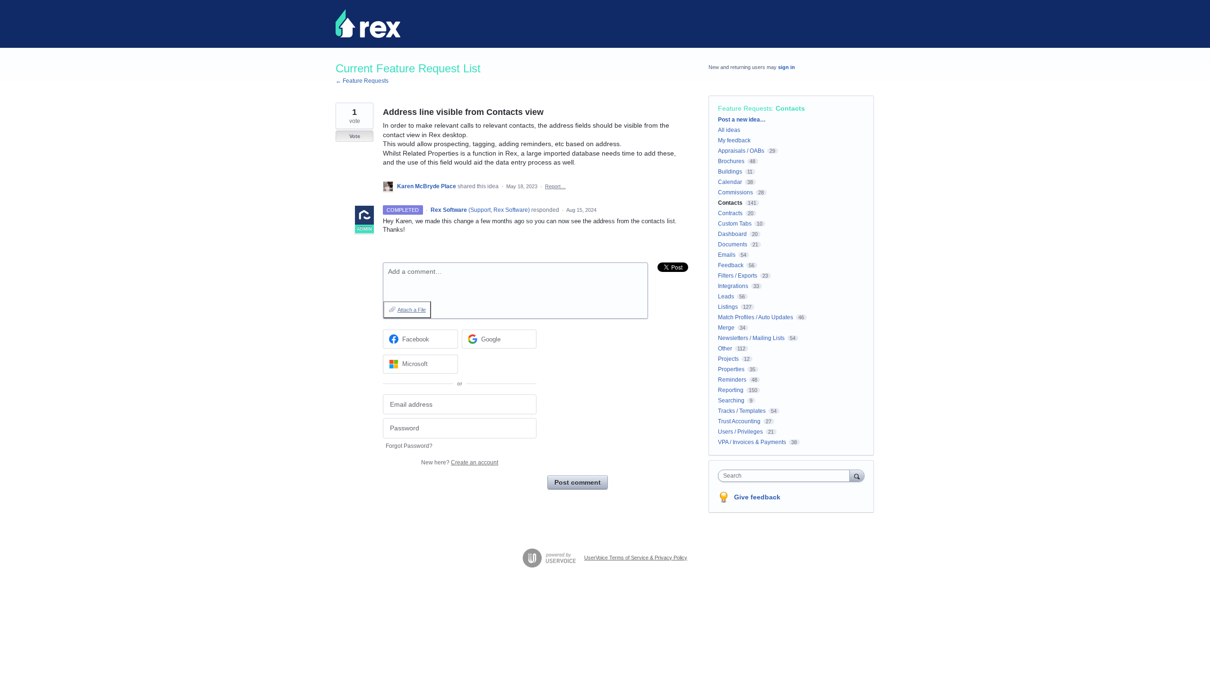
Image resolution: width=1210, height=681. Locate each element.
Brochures (731, 161)
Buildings (730, 171)
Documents (732, 244)
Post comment (577, 482)
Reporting (730, 390)
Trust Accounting (739, 421)
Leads (726, 296)
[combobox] (786, 475)
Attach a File (412, 310)
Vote (354, 136)
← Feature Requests (362, 81)
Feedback (730, 265)
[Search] (856, 475)
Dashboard (732, 234)
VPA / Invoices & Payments (752, 442)
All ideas (729, 130)
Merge (726, 327)
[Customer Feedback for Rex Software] (368, 23)
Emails (726, 255)
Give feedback (757, 497)
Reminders (732, 379)
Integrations (733, 286)
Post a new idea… (742, 119)
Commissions (735, 192)
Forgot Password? (409, 446)
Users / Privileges (740, 431)
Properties (731, 369)
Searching (731, 400)
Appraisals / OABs (741, 151)
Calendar (730, 182)
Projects (728, 359)
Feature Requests (745, 108)
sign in (786, 67)
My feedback (734, 140)
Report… (555, 186)
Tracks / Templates (742, 411)
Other (725, 348)
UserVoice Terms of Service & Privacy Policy (635, 557)
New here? (459, 462)
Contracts (730, 213)
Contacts (790, 108)
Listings (728, 307)
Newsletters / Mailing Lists (751, 338)
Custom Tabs (735, 223)
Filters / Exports (737, 275)
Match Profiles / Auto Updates (755, 317)
